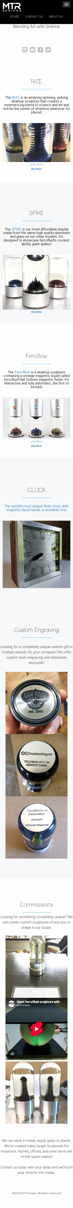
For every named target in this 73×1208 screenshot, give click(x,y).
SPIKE (16, 229)
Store (14, 16)
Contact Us (34, 16)
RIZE (16, 97)
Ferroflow (22, 372)
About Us (56, 16)
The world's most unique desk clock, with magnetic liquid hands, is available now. (36, 508)
